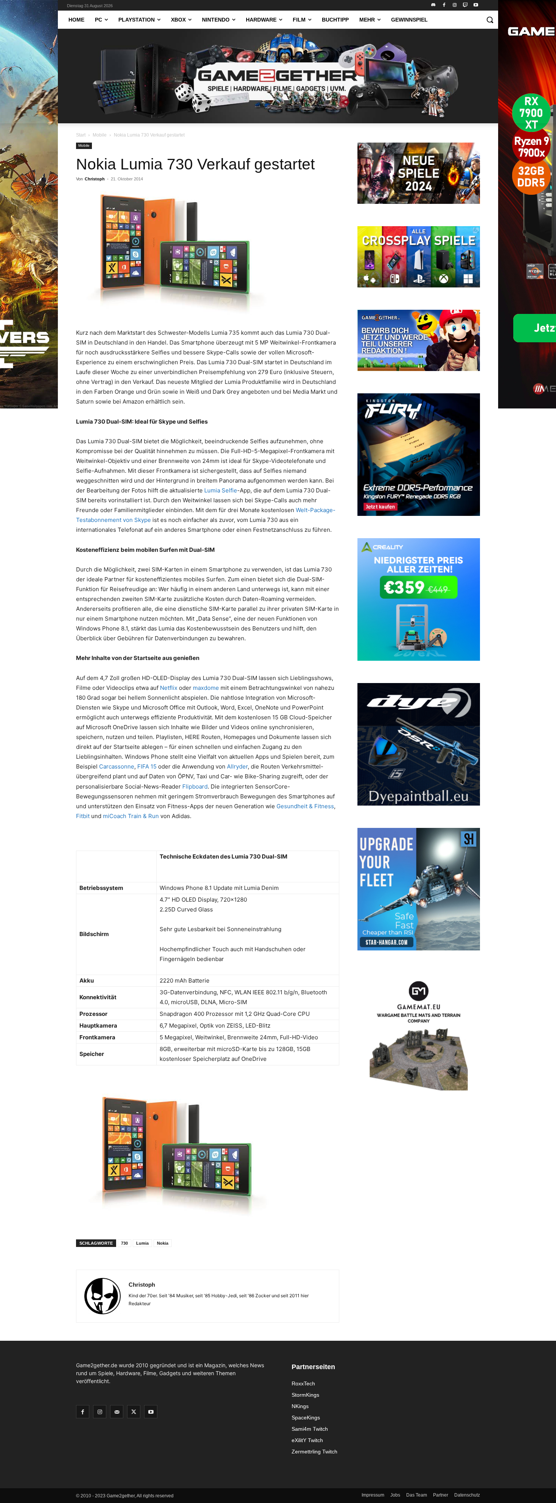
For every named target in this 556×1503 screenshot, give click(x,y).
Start (80, 135)
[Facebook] (444, 5)
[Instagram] (454, 5)
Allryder (237, 766)
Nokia (162, 1243)
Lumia (142, 1243)
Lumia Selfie (220, 490)
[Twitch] (465, 5)
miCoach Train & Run (131, 816)
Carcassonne (116, 766)
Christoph (95, 179)
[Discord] (433, 5)
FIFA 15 (147, 766)
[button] (490, 20)
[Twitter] (133, 1411)
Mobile (100, 135)
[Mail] (116, 1411)
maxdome (206, 687)
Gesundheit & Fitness (305, 806)
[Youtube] (475, 5)
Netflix (168, 687)
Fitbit (83, 816)
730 (124, 1243)
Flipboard (195, 786)
